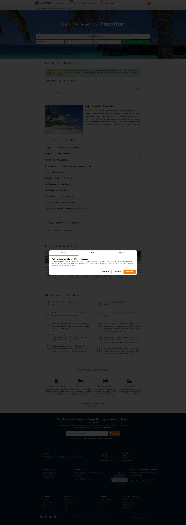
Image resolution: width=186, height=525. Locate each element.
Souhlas (64, 253)
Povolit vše (129, 271)
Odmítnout (105, 271)
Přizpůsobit (117, 271)
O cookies (122, 253)
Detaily (93, 253)
